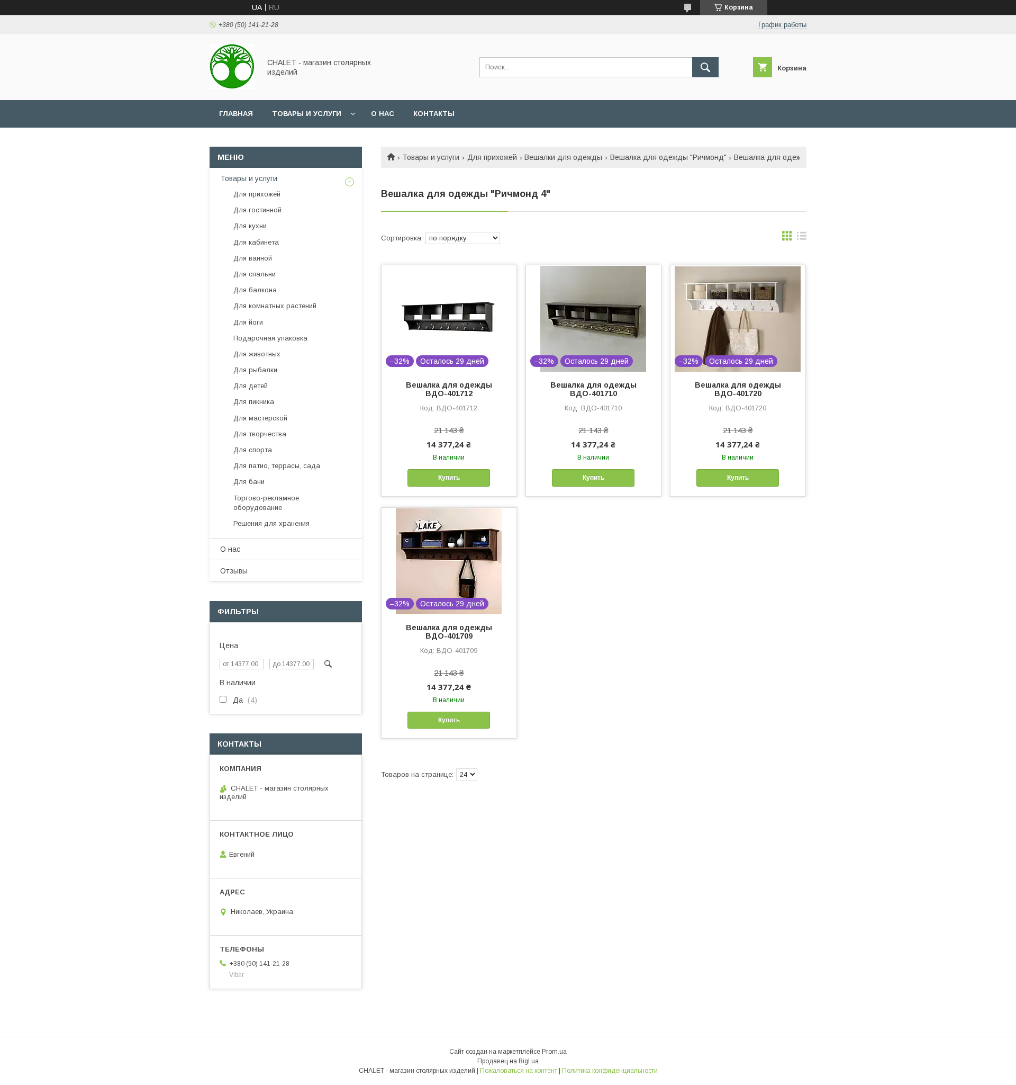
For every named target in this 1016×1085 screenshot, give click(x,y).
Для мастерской (260, 418)
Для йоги (248, 322)
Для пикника (253, 402)
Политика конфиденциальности (610, 1070)
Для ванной (252, 258)
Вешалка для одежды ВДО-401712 (449, 389)
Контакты (434, 114)
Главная (236, 114)
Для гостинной (257, 210)
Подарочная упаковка (270, 338)
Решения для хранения (271, 523)
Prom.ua (554, 1051)
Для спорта (252, 450)
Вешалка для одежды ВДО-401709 (449, 631)
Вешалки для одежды (563, 157)
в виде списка (801, 238)
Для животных (256, 354)
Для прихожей (492, 157)
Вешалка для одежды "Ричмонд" (668, 157)
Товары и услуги (306, 114)
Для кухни (250, 226)
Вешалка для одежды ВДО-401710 (593, 389)
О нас (382, 114)
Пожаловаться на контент (518, 1070)
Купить (449, 477)
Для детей (250, 386)
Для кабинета (256, 242)
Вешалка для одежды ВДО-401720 (738, 389)
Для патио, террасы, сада (276, 466)
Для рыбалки (255, 370)
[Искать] (705, 67)
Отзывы (234, 571)
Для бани (249, 482)
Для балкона (255, 290)
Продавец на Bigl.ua (508, 1061)
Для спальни (254, 274)
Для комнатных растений (274, 306)
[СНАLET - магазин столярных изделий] (232, 86)
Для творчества (259, 434)
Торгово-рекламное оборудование (266, 503)
